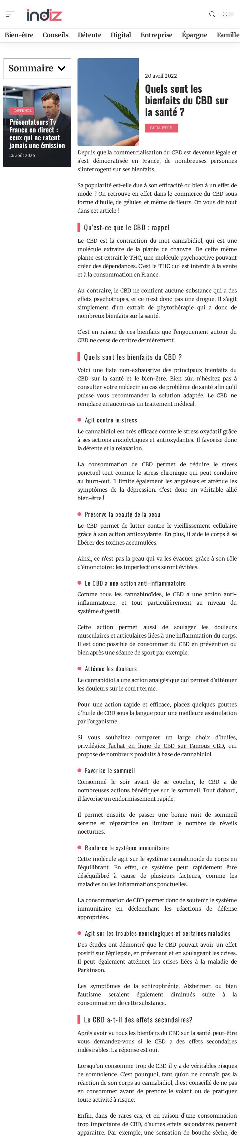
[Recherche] (212, 14)
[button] (61, 68)
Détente (23, 111)
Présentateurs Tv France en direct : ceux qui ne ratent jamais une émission (37, 133)
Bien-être (161, 128)
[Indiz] (45, 14)
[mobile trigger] (11, 14)
